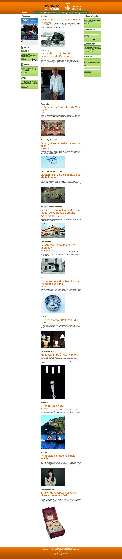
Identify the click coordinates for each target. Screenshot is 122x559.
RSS (57, 553)
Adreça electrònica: (88, 67)
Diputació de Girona (62, 0)
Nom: (85, 65)
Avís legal (65, 550)
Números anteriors (53, 549)
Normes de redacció (68, 549)
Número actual (46, 549)
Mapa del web (66, 553)
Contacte (97, 12)
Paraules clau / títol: (88, 32)
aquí (94, 39)
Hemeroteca (60, 549)
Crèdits (92, 12)
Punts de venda (76, 549)
